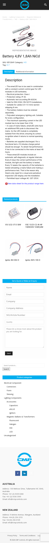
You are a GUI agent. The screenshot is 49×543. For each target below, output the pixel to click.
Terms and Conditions (27, 535)
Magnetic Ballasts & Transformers (21, 416)
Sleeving (10, 394)
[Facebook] (17, 473)
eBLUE (12, 409)
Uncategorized (10, 435)
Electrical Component (12, 383)
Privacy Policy (12, 535)
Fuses (9, 390)
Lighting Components (16, 17)
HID (16, 19)
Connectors (11, 386)
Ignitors (12, 413)
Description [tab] (8, 72)
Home (5, 17)
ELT (8, 65)
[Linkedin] (24, 473)
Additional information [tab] (25, 72)
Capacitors (13, 405)
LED (11, 431)
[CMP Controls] (24, 5)
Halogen (12, 424)
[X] (31, 473)
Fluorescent (14, 420)
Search (6, 369)
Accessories (11, 401)
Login (40, 535)
